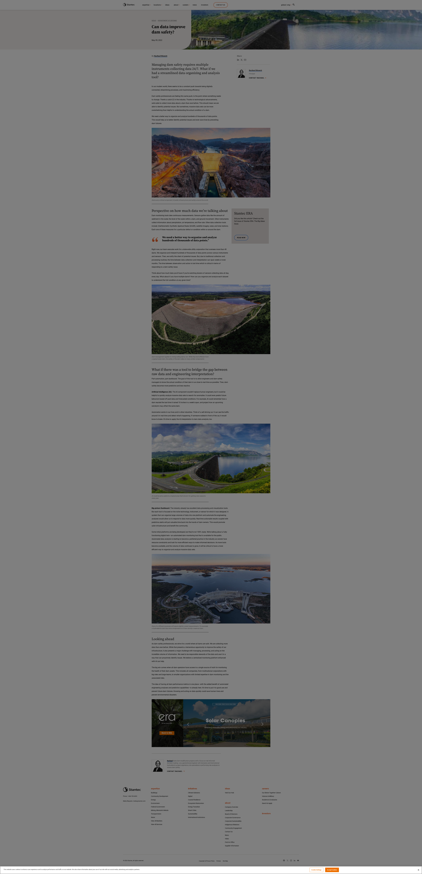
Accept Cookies (332, 870)
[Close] (418, 870)
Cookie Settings (316, 870)
